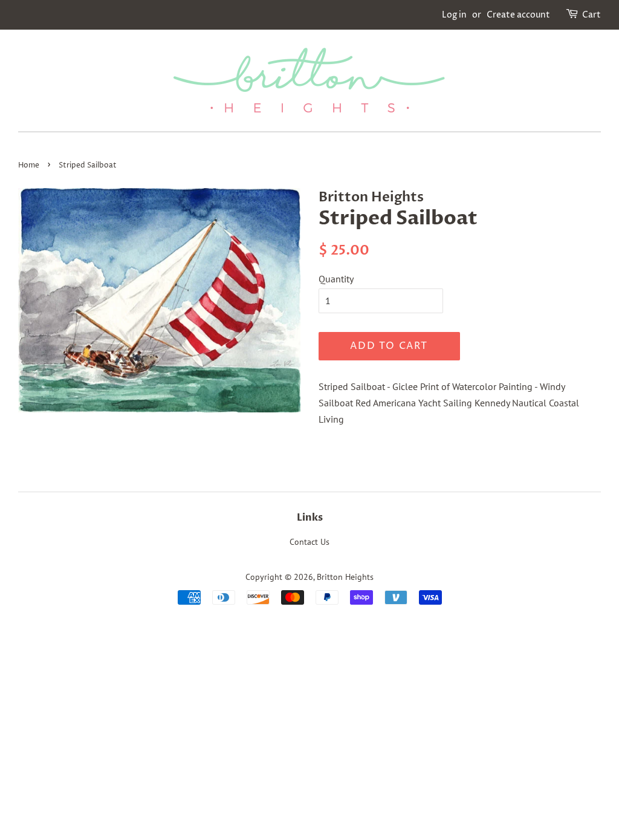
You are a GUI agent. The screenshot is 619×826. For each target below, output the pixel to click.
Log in (454, 15)
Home (28, 165)
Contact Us (309, 541)
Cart (591, 15)
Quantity (336, 279)
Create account (518, 15)
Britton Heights (345, 576)
